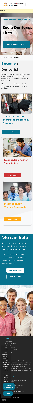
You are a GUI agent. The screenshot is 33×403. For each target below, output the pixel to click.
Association (8, 342)
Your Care (8, 345)
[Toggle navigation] (27, 4)
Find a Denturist (15, 270)
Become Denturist (14, 57)
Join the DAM (15, 276)
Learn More (11, 132)
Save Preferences (8, 386)
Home (2, 57)
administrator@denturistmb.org (14, 391)
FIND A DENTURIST (16, 44)
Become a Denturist (11, 349)
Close (8, 393)
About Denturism (10, 343)
